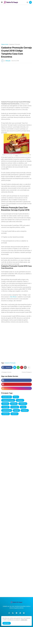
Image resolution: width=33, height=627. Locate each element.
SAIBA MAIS (24, 619)
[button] (2, 2)
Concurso (5, 403)
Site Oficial (13, 297)
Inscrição (13, 403)
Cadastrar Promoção (14, 44)
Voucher (16, 410)
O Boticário (23, 403)
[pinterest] (16, 384)
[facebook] (16, 380)
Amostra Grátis (6, 397)
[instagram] (16, 388)
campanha (5, 413)
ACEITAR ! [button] (6, 623)
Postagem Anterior (6, 372)
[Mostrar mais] (28, 367)
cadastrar (24, 410)
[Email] (25, 367)
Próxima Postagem (26, 372)
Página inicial (4, 44)
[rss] (12, 613)
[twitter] (20, 613)
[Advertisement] (16, 24)
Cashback (20, 400)
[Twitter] (14, 367)
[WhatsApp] (18, 367)
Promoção (5, 407)
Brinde (16, 397)
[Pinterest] (21, 367)
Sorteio (23, 407)
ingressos (14, 413)
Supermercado (7, 410)
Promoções (15, 407)
